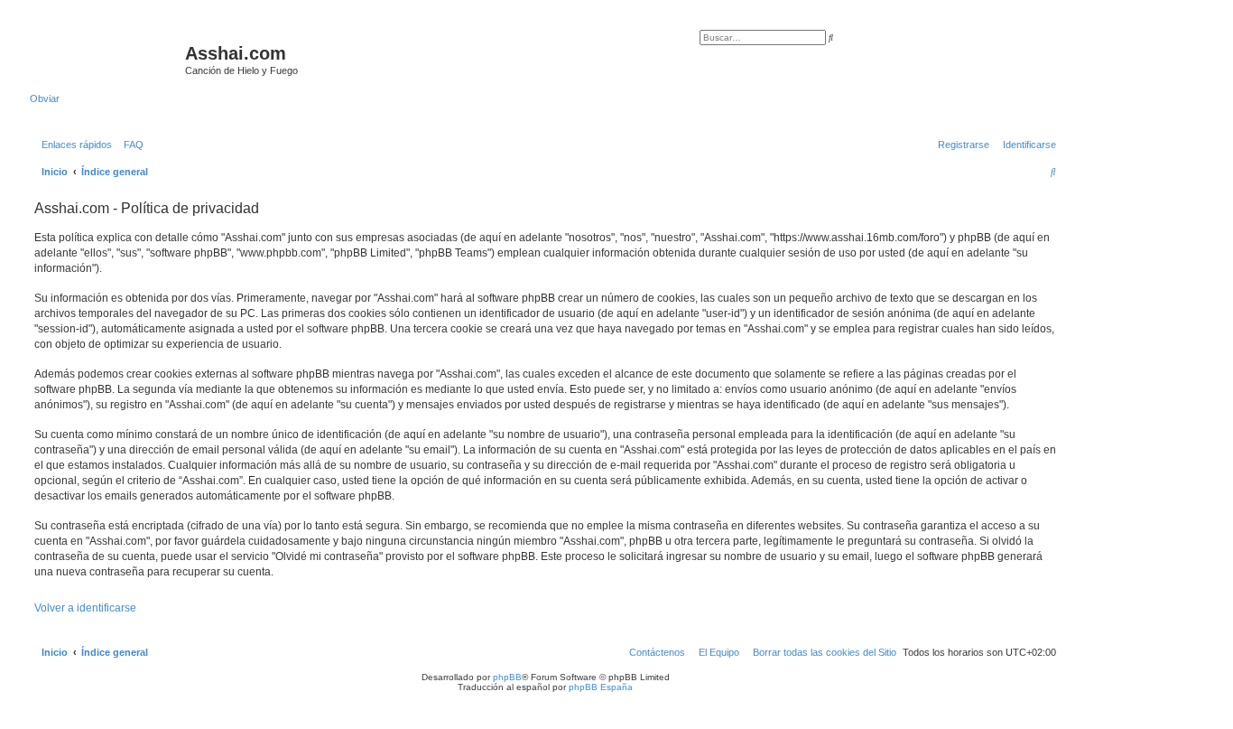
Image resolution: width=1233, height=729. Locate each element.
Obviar (45, 98)
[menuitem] (130, 144)
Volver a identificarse (85, 608)
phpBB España (601, 687)
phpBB (507, 677)
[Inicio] (107, 59)
